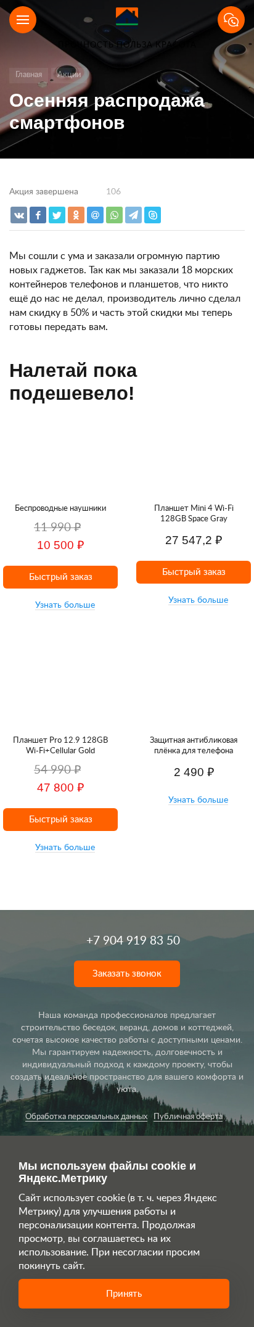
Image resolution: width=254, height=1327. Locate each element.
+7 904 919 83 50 (133, 941)
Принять (124, 1294)
